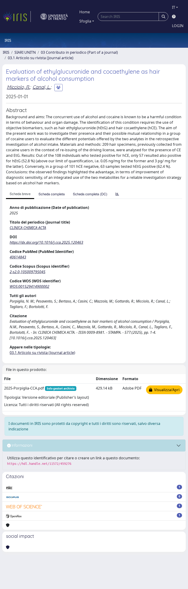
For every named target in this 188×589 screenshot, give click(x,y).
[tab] (117, 193)
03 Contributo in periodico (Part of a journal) (79, 52)
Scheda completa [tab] (52, 193)
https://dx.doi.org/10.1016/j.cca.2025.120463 (46, 242)
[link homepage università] (54, 16)
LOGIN (177, 25)
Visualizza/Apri (166, 389)
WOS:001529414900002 (29, 286)
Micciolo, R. (18, 87)
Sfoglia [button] (85, 21)
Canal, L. (41, 87)
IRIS (6, 52)
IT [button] (173, 7)
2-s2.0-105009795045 (27, 271)
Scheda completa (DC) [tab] (90, 193)
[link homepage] (17, 16)
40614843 (18, 257)
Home (84, 11)
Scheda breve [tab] (20, 193)
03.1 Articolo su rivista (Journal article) (40, 57)
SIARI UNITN (25, 52)
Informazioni (21, 445)
